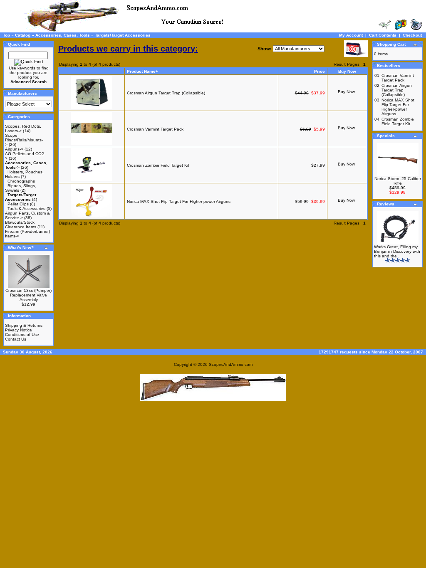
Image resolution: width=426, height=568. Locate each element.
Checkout (412, 35)
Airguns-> (14, 149)
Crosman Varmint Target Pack (155, 129)
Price (319, 71)
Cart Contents (382, 35)
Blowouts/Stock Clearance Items (20, 224)
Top (6, 35)
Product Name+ (142, 71)
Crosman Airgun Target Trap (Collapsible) (166, 93)
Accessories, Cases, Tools (62, 35)
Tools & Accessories (26, 208)
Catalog (22, 35)
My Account (351, 35)
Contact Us (15, 339)
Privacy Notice (18, 330)
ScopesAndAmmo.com (231, 364)
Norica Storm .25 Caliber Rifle (397, 180)
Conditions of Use (22, 334)
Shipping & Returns (23, 325)
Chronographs (21, 181)
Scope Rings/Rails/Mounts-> (24, 140)
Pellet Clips (18, 204)
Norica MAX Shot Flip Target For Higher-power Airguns (178, 201)
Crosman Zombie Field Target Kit (158, 165)
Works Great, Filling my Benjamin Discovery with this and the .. (397, 251)
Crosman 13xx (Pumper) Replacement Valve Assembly (28, 295)
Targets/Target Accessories (123, 35)
